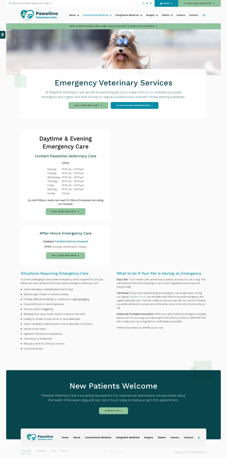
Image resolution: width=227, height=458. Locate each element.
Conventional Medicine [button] (96, 15)
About (76, 437)
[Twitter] (147, 3)
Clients (162, 437)
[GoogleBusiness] (150, 3)
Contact (193, 15)
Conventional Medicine (98, 437)
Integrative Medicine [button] (127, 15)
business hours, (138, 296)
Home (65, 437)
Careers (181, 15)
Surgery (148, 437)
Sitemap (64, 451)
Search (53, 451)
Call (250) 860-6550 (64, 255)
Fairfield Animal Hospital (71, 241)
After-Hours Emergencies (133, 105)
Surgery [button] (150, 15)
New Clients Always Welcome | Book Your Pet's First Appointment (112, 26)
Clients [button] (166, 15)
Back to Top (25, 453)
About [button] (72, 15)
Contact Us (112, 411)
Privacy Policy (26, 451)
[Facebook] (144, 3)
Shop (166, 3)
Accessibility (41, 451)
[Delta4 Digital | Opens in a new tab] (113, 453)
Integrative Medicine (128, 437)
